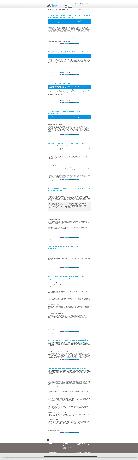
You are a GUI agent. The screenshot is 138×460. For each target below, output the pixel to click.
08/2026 (62, 41)
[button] (62, 43)
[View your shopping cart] (87, 3)
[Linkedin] (63, 445)
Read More (50, 136)
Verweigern (24, 456)
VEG (60, 9)
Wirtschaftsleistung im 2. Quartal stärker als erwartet (67, 368)
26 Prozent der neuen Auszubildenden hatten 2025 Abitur (68, 340)
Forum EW (64, 9)
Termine (68, 9)
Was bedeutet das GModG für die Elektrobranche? (65, 52)
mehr (117, 456)
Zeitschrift (56, 9)
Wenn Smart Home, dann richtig (59, 83)
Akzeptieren (71, 456)
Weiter (55, 440)
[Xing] (65, 445)
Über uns (50, 443)
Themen (51, 9)
